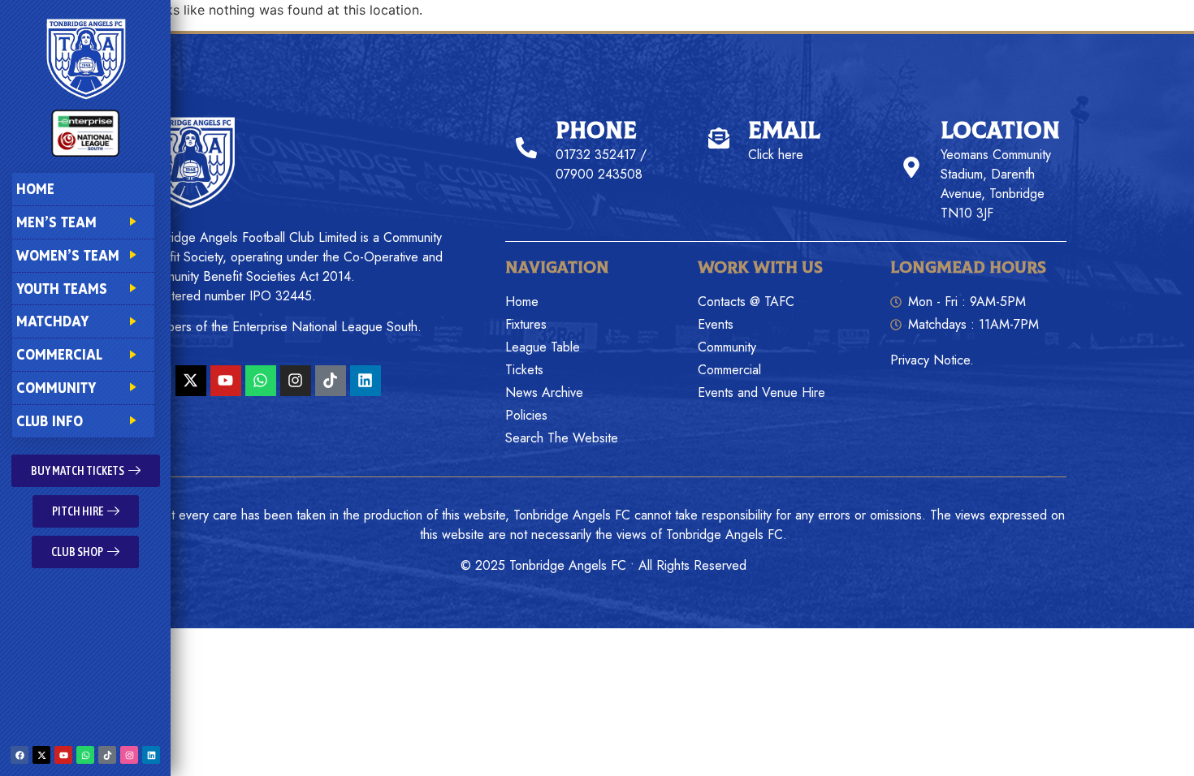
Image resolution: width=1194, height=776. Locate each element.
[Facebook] (19, 755)
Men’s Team (56, 222)
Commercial (59, 354)
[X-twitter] (41, 755)
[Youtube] (63, 755)
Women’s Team (67, 255)
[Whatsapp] (85, 755)
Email (784, 131)
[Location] (911, 167)
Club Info (49, 421)
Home (35, 188)
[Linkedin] (151, 755)
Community (56, 387)
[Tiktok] (107, 755)
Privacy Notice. (932, 360)
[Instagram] (129, 755)
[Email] (719, 138)
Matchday (52, 321)
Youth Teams (61, 288)
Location (1000, 131)
